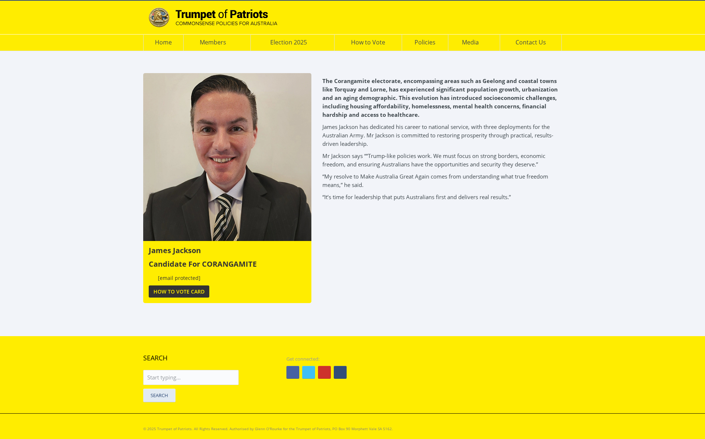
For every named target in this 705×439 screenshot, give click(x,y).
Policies (425, 42)
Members (213, 42)
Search (159, 395)
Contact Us (531, 42)
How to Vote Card (179, 291)
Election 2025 (288, 42)
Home (163, 42)
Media (470, 42)
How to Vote (368, 42)
